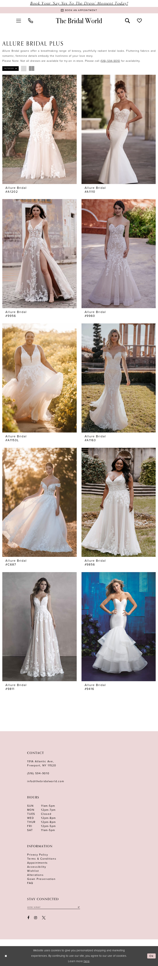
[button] (18, 20)
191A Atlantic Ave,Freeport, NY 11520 (41, 763)
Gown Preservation (41, 879)
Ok (151, 956)
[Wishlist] (139, 20)
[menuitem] (18, 20)
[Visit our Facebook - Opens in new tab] (28, 918)
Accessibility (36, 866)
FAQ (30, 883)
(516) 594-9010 (110, 61)
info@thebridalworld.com (45, 781)
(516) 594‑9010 (38, 773)
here (87, 961)
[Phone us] (30, 20)
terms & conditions (41, 858)
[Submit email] (78, 907)
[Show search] (128, 20)
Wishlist (33, 871)
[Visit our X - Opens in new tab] (44, 918)
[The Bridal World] (79, 20)
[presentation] (39, 129)
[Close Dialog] (5, 956)
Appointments (37, 862)
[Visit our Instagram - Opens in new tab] (35, 918)
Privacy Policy (37, 854)
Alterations (35, 875)
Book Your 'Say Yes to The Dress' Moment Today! (79, 3)
